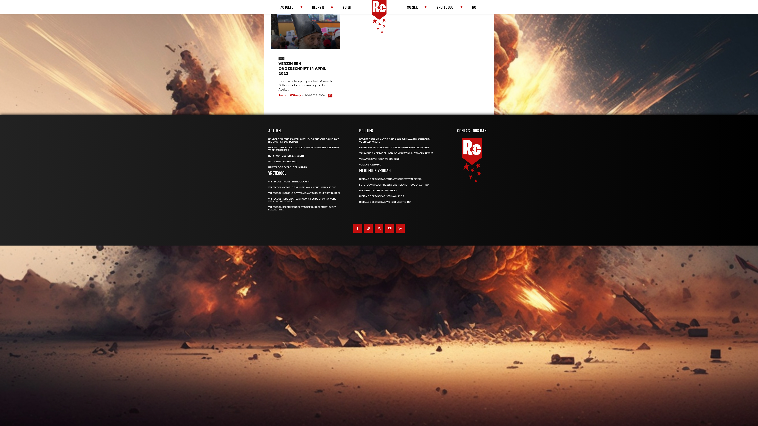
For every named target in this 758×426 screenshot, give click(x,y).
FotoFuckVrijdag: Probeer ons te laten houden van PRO (394, 185)
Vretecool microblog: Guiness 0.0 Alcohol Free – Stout (302, 187)
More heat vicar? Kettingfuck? (378, 190)
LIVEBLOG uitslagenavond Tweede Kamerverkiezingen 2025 (394, 147)
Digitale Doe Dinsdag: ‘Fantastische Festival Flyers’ (390, 179)
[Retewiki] (400, 228)
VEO (281, 58)
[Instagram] (368, 228)
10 (330, 95)
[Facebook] (357, 228)
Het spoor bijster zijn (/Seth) (286, 156)
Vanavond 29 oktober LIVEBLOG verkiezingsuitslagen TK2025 (396, 153)
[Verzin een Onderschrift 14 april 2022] (305, 31)
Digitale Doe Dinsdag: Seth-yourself (381, 196)
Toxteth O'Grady (290, 95)
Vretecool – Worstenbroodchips (289, 181)
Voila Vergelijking (370, 164)
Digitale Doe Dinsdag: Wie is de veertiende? (385, 202)
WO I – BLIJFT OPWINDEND (282, 161)
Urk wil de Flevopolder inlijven (287, 167)
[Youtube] (389, 228)
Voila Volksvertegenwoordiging (379, 159)
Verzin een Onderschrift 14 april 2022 (302, 69)
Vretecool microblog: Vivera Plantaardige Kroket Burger (304, 193)
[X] (379, 228)
